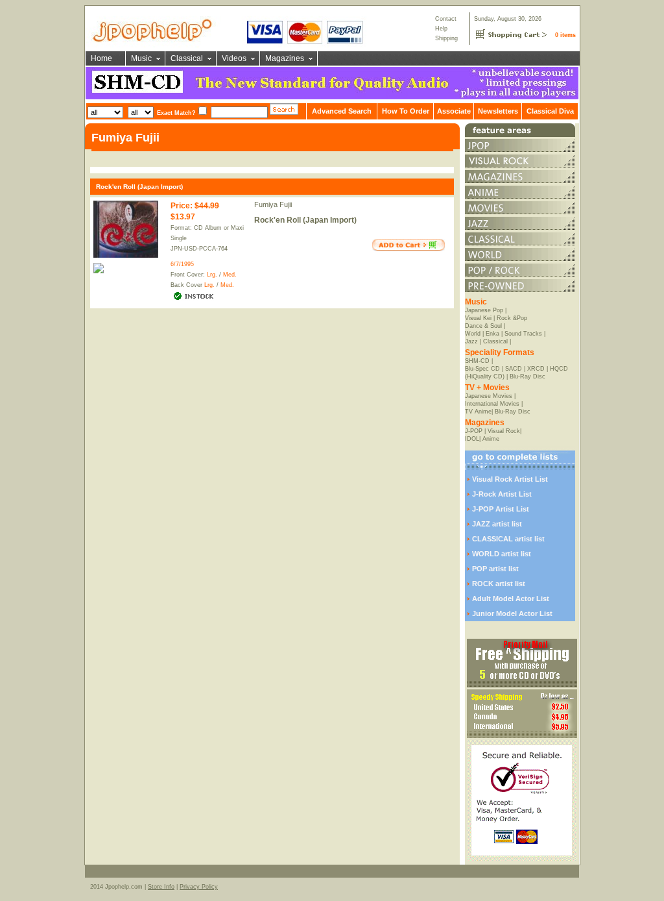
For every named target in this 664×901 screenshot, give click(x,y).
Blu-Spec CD (482, 368)
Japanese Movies (488, 396)
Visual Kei (478, 318)
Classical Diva (550, 111)
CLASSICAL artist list (508, 539)
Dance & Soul (483, 326)
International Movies (492, 404)
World (472, 333)
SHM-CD (477, 361)
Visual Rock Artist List (510, 479)
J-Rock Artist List (502, 494)
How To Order (405, 111)
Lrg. (212, 274)
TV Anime (478, 411)
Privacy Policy (199, 886)
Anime (490, 439)
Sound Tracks (523, 333)
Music (141, 58)
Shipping (446, 38)
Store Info (161, 886)
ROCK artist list (498, 583)
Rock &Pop (512, 318)
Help (441, 28)
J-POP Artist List (500, 509)
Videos (234, 58)
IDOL (472, 439)
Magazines (284, 58)
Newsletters (498, 111)
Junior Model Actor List (512, 613)
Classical (187, 58)
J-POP (473, 431)
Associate (454, 111)
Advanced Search (342, 111)
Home (101, 58)
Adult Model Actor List (510, 598)
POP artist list (495, 569)
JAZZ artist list (497, 524)
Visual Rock (504, 431)
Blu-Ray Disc (527, 376)
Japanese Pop (484, 310)
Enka (492, 333)
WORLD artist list (501, 554)
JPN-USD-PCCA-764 (199, 248)
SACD (513, 368)
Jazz (471, 341)
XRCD (536, 368)
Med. (230, 274)
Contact (445, 19)
